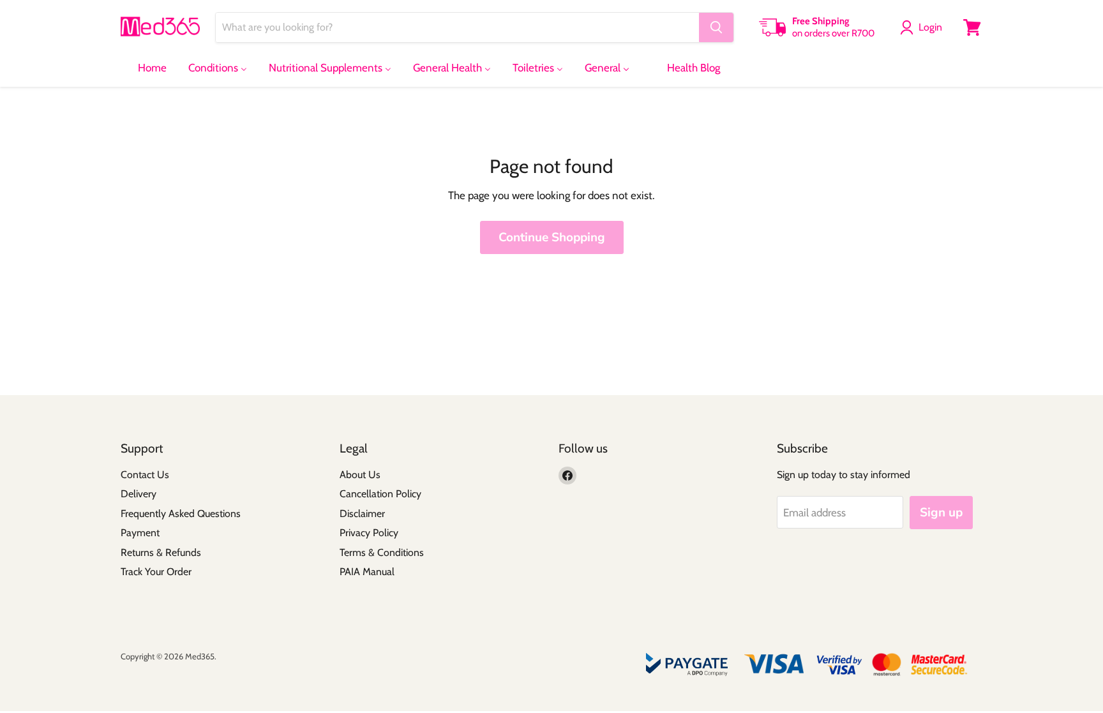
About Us (360, 475)
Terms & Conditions (382, 552)
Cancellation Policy (380, 494)
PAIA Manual (367, 572)
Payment (140, 533)
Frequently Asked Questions (181, 513)
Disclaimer (362, 513)
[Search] (716, 27)
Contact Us (145, 475)
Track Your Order (156, 572)
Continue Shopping (552, 237)
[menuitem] (144, 68)
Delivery (138, 494)
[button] (923, 27)
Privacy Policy (369, 533)
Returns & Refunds (161, 552)
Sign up (941, 512)
